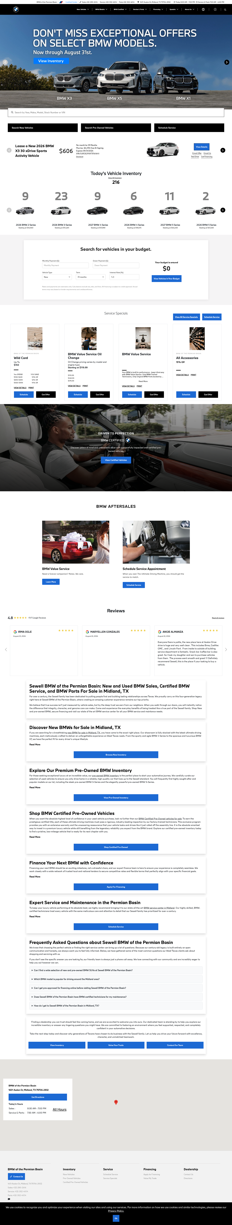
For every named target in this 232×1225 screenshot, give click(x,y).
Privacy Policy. (116, 1211)
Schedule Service (212, 317)
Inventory (69, 1169)
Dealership (191, 1169)
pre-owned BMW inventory (105, 775)
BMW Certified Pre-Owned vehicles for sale (160, 818)
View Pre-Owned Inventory (116, 797)
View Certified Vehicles (116, 460)
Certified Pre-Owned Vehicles (75, 1182)
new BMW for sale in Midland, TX (83, 732)
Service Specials (110, 1178)
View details (201, 147)
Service (108, 1169)
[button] (116, 1102)
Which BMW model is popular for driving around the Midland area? (66, 979)
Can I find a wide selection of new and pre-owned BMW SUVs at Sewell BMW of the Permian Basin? (83, 970)
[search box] (116, 111)
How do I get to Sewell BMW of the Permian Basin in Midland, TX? (66, 1005)
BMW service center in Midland (159, 907)
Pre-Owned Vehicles (71, 1178)
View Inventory (57, 1045)
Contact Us (18, 1176)
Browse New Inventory (116, 754)
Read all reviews (218, 618)
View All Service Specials (186, 317)
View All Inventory (115, 178)
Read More (34, 744)
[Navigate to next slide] (230, 62)
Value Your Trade (116, 1045)
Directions (188, 1178)
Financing (150, 1169)
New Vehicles (69, 1174)
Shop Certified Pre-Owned (116, 847)
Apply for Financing (116, 887)
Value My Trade (150, 1178)
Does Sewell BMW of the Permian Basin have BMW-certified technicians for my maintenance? (80, 996)
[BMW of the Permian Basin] (16, 9)
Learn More (51, 582)
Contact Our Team (175, 1045)
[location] (138, 2)
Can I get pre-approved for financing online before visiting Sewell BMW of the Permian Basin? (80, 987)
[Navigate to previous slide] (2, 62)
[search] (225, 9)
